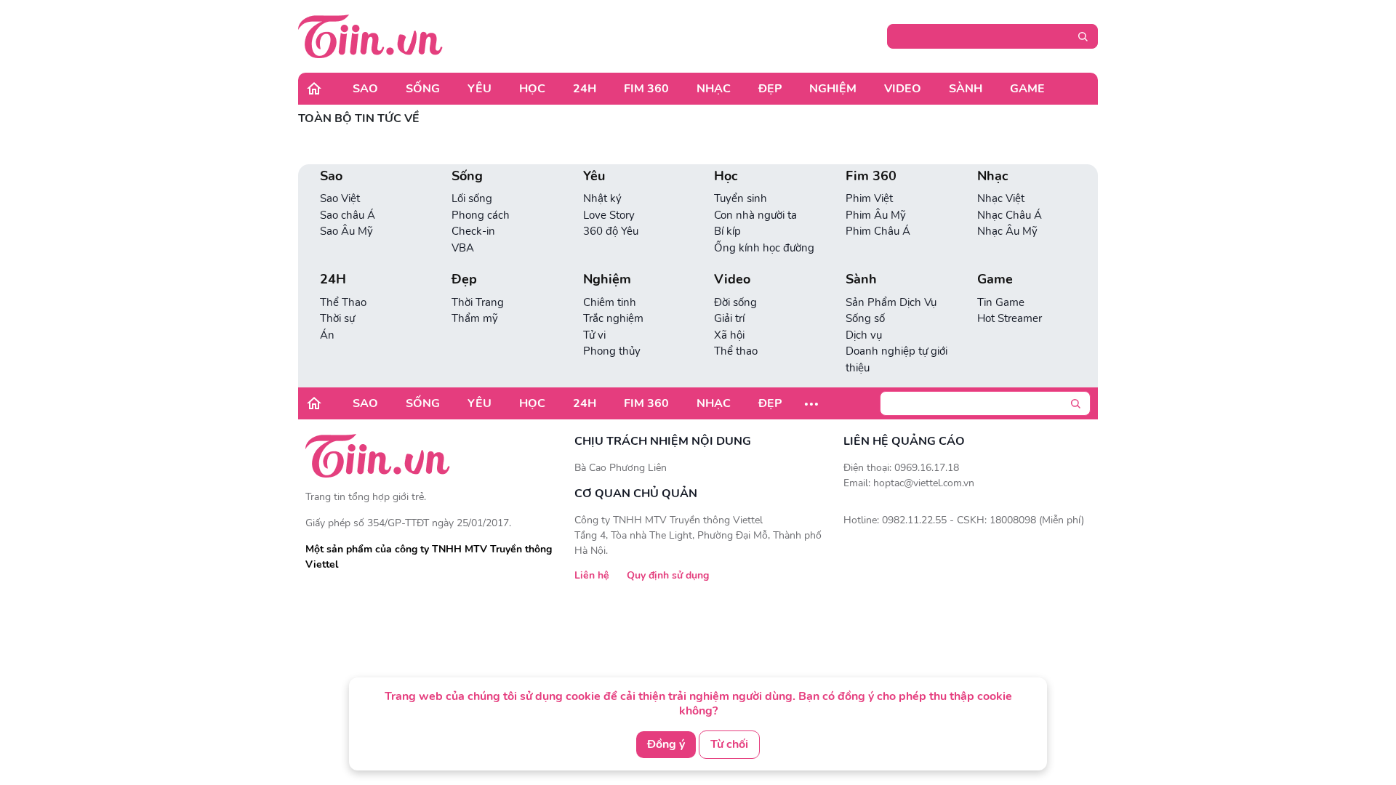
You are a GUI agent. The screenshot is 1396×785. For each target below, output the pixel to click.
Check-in (473, 231)
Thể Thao (343, 302)
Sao (365, 89)
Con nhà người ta (755, 215)
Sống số (865, 318)
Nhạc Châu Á (1009, 215)
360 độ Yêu (610, 231)
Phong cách (481, 215)
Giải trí (729, 318)
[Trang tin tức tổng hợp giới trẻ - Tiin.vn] (370, 36)
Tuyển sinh (740, 198)
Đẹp (770, 89)
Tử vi (594, 335)
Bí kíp (727, 231)
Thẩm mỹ (475, 318)
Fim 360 (646, 89)
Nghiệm (833, 89)
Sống (423, 89)
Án (327, 335)
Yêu (480, 89)
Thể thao (736, 351)
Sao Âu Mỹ (346, 231)
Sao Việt (340, 198)
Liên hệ (591, 575)
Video (902, 89)
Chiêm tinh (609, 302)
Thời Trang (478, 302)
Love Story (609, 215)
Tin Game (1000, 302)
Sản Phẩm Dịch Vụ (891, 302)
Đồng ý (666, 744)
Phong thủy (612, 351)
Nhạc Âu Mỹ (1007, 231)
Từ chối (729, 744)
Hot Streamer (1009, 318)
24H (584, 89)
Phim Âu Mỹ (876, 215)
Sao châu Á (347, 215)
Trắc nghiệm (613, 318)
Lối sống (472, 198)
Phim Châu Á (878, 231)
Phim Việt (869, 198)
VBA (463, 248)
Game (1027, 89)
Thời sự (337, 318)
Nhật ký (602, 198)
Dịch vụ (864, 335)
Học (532, 89)
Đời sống (735, 302)
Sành (965, 89)
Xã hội (729, 335)
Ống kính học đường (764, 248)
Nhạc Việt (1000, 198)
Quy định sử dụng (668, 575)
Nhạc (714, 89)
